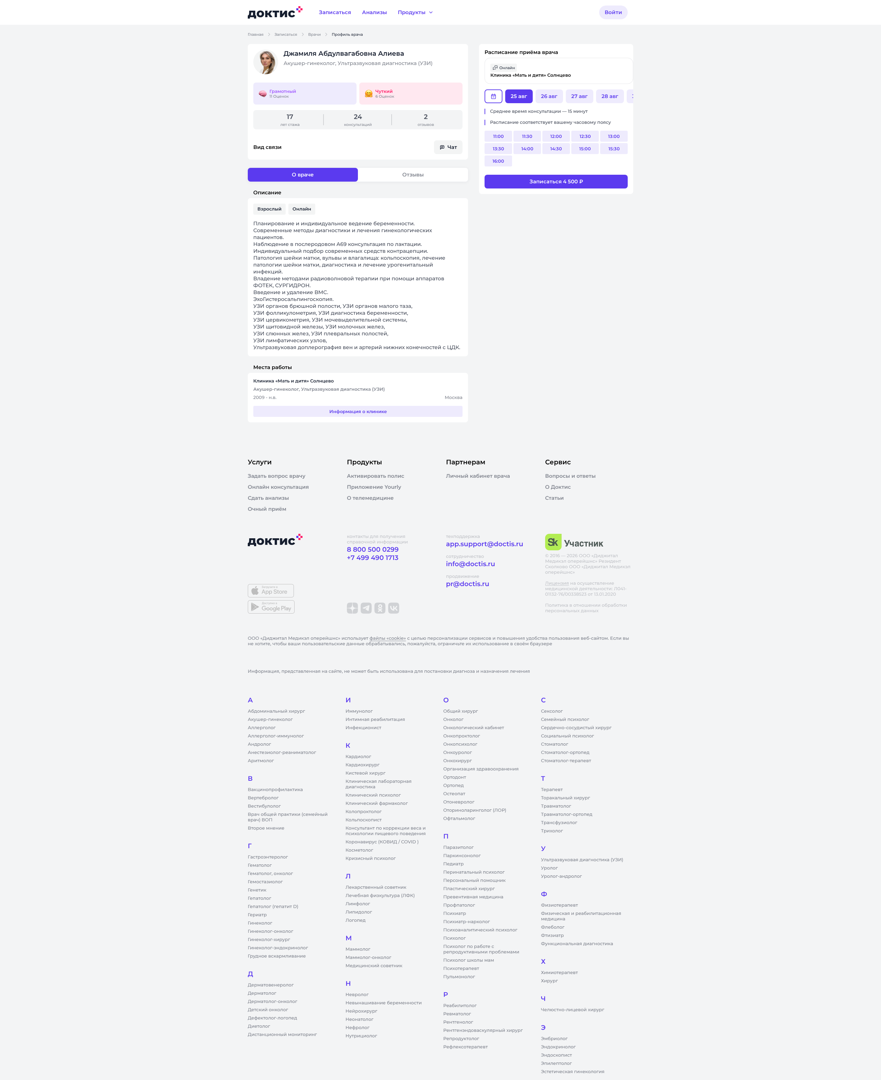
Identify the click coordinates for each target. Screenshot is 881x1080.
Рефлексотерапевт (465, 1047)
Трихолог (552, 831)
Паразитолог (458, 847)
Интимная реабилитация (375, 719)
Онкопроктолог (461, 736)
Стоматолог (554, 744)
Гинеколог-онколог (270, 931)
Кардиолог (358, 756)
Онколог (453, 719)
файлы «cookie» (388, 638)
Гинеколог (260, 923)
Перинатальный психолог (474, 872)
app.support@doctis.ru (484, 544)
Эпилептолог (556, 1063)
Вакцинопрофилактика (275, 789)
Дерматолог (262, 993)
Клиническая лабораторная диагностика (379, 784)
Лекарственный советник (376, 887)
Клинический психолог (373, 795)
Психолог (454, 938)
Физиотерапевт (559, 905)
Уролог (549, 868)
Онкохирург (457, 761)
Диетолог (259, 1026)
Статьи (554, 498)
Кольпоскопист (364, 820)
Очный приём (267, 509)
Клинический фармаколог (377, 803)
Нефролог (358, 1027)
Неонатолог (359, 1019)
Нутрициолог (361, 1036)
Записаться (286, 34)
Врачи (314, 34)
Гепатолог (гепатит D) (273, 906)
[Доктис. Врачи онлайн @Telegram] (366, 608)
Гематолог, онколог (270, 873)
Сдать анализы (268, 498)
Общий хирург (460, 711)
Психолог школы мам (468, 960)
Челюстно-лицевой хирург (572, 1010)
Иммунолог (359, 711)
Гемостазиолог (265, 882)
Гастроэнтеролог (268, 857)
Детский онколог (268, 1010)
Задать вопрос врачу (276, 476)
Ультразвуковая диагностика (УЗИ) (582, 860)
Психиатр (454, 913)
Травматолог (556, 806)
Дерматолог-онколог (272, 1001)
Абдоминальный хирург (276, 711)
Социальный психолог (567, 736)
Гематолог (260, 865)
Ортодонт (454, 777)
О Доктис (558, 487)
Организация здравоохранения (481, 769)
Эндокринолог (558, 1047)
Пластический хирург (469, 889)
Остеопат (454, 794)
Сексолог (552, 711)
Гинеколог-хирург (269, 939)
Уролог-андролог (561, 876)
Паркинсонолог (462, 855)
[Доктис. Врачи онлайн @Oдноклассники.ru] (379, 608)
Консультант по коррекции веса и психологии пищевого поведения (386, 830)
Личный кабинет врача (478, 476)
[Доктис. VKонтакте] (393, 608)
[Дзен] (352, 608)
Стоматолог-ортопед (565, 752)
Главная (256, 34)
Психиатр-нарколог (466, 922)
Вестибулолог (264, 806)
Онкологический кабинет (473, 728)
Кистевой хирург (365, 773)
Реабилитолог (460, 1005)
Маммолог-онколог (368, 957)
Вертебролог (263, 798)
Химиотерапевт (559, 972)
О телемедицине (370, 498)
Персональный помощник (474, 880)
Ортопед (453, 785)
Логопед (355, 920)
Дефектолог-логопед (272, 1018)
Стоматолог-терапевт (566, 761)
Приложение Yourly (374, 487)
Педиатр (453, 864)
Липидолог (359, 912)
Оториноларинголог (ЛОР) (474, 810)
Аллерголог (262, 728)
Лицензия (557, 583)
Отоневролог (459, 802)
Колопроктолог (364, 811)
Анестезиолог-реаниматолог (282, 752)
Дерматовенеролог (271, 985)
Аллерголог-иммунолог (276, 736)
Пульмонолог (459, 977)
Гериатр (257, 915)
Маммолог (358, 949)
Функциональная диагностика (577, 944)
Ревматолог (457, 1014)
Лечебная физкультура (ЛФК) (380, 895)
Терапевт (552, 789)
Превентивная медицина (473, 897)
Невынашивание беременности (384, 1003)
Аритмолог (261, 761)
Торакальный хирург (565, 798)
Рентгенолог (458, 1022)
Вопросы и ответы (570, 476)
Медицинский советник (374, 966)
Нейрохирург (361, 1011)
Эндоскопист (556, 1055)
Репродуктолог (461, 1038)
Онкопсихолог (460, 744)
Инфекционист (363, 728)
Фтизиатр (552, 935)
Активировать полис (375, 476)
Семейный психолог (565, 719)
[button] (559, 71)
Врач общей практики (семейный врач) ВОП (288, 817)
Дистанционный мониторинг (282, 1034)
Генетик (257, 890)
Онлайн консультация (278, 487)
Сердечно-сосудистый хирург (576, 728)
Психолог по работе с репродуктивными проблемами (481, 949)
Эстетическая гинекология (572, 1071)
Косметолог (359, 850)
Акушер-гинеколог (270, 719)
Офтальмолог (459, 818)
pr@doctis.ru (467, 584)
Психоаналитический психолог (480, 930)
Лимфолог (358, 904)
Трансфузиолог (559, 822)
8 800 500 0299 (373, 549)
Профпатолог (459, 905)
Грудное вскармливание (277, 956)
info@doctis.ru (470, 564)
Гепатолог (259, 898)
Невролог (357, 994)
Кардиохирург (363, 765)
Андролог (259, 744)
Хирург (549, 981)
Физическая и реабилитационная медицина (581, 916)
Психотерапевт (461, 968)
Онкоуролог (457, 752)
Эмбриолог (554, 1038)
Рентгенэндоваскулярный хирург (483, 1030)
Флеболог (552, 927)
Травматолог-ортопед (566, 814)
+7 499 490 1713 (373, 558)
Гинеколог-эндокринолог (278, 948)
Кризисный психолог (371, 858)
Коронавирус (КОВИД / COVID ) (382, 842)
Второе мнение (266, 828)
